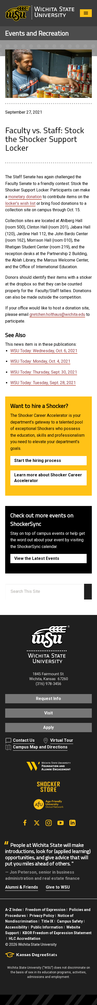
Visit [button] (48, 713)
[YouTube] (60, 823)
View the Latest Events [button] (36, 558)
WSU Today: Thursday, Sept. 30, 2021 (43, 372)
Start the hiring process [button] (37, 460)
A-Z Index (13, 910)
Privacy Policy (41, 916)
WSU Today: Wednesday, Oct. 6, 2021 (43, 350)
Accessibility (16, 927)
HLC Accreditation (24, 938)
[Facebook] (25, 823)
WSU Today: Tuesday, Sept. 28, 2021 (43, 382)
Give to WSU (58, 887)
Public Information (47, 927)
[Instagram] (49, 823)
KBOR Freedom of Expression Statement (57, 933)
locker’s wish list (20, 203)
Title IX (47, 921)
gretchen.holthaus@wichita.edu (57, 314)
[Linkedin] (72, 823)
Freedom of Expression (45, 910)
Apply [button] (48, 727)
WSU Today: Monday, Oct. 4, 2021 (40, 361)
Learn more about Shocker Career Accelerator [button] (48, 477)
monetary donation (25, 196)
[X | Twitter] (37, 823)
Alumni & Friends (21, 887)
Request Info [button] (48, 698)
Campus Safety (70, 921)
